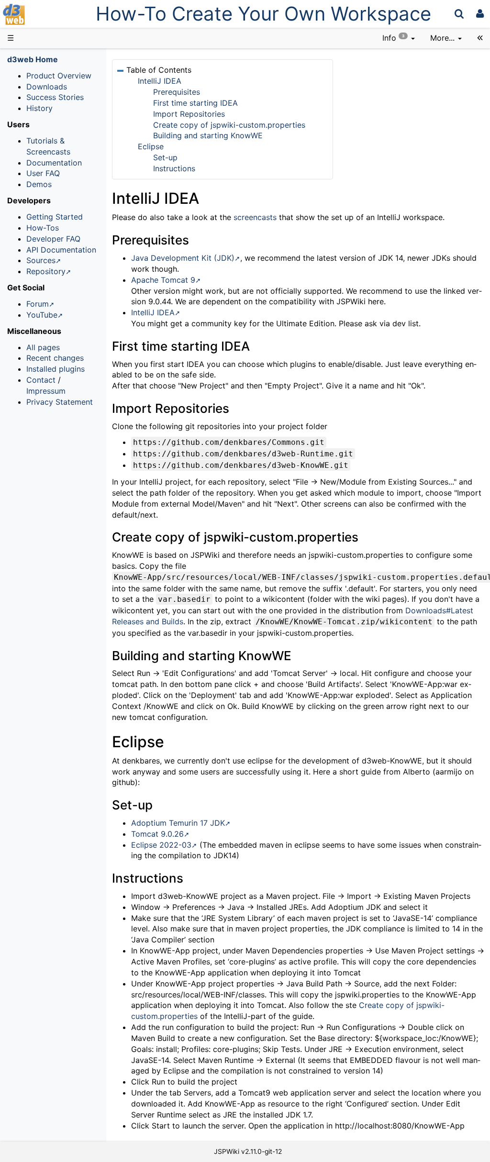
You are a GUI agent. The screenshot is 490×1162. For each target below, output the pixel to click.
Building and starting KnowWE (208, 135)
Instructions (174, 168)
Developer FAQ (53, 238)
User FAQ (43, 173)
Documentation (54, 162)
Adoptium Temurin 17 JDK (178, 823)
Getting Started (54, 216)
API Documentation (61, 250)
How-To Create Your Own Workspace (263, 13)
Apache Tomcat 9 (163, 280)
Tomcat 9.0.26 (157, 834)
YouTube (41, 315)
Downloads (46, 86)
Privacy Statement (59, 402)
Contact (41, 380)
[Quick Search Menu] (459, 13)
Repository (46, 271)
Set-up (165, 157)
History (39, 108)
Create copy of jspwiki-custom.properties (229, 125)
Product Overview (58, 75)
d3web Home (32, 59)
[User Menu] (480, 13)
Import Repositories (189, 114)
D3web (40, 14)
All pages (43, 347)
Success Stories (55, 97)
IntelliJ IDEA (159, 81)
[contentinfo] (398, 38)
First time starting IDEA (195, 103)
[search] (459, 13)
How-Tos (42, 227)
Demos (39, 184)
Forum (37, 304)
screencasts (255, 217)
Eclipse (151, 146)
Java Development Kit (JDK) (182, 258)
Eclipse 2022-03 (161, 845)
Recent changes (55, 358)
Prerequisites (176, 92)
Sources (41, 260)
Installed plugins (55, 369)
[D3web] (42, 13)
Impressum (46, 391)
